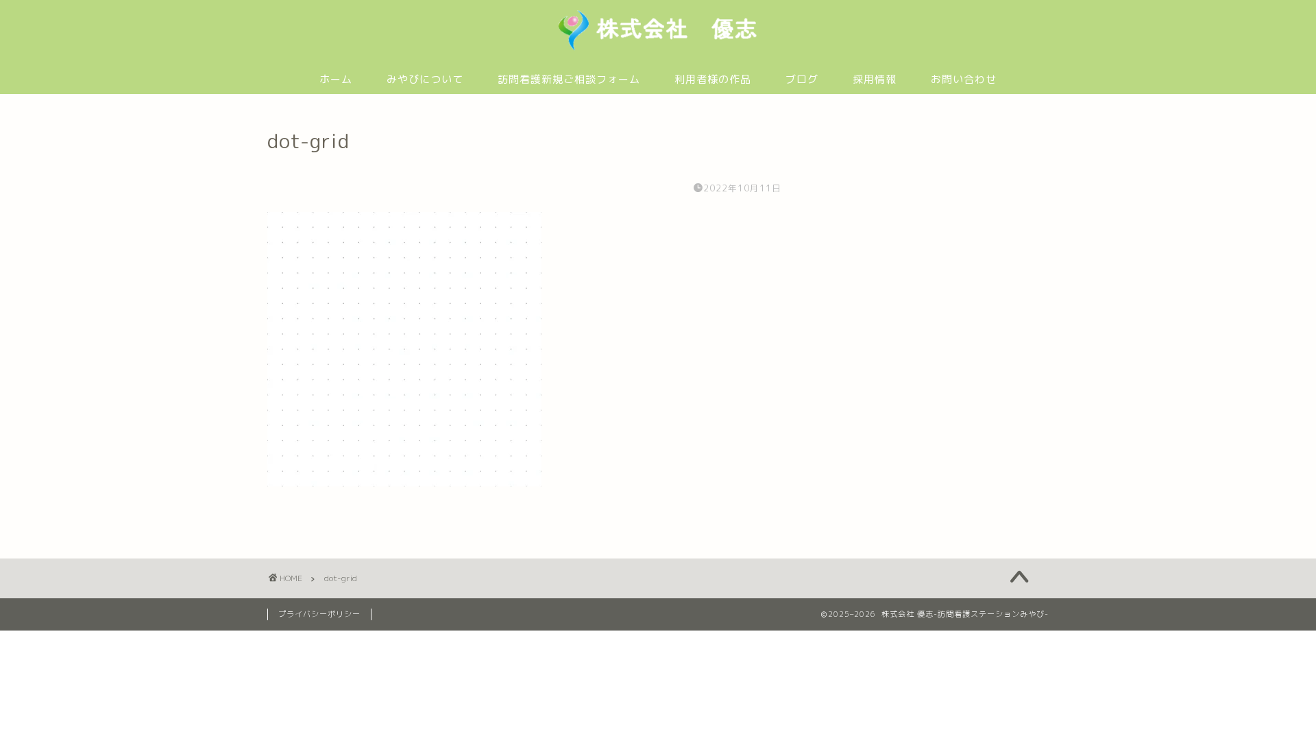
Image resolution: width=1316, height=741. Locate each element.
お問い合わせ (964, 79)
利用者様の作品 (712, 79)
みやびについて (425, 79)
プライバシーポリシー (319, 614)
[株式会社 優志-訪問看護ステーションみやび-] (658, 49)
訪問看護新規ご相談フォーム (569, 79)
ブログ (801, 79)
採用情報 (875, 79)
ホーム (335, 79)
